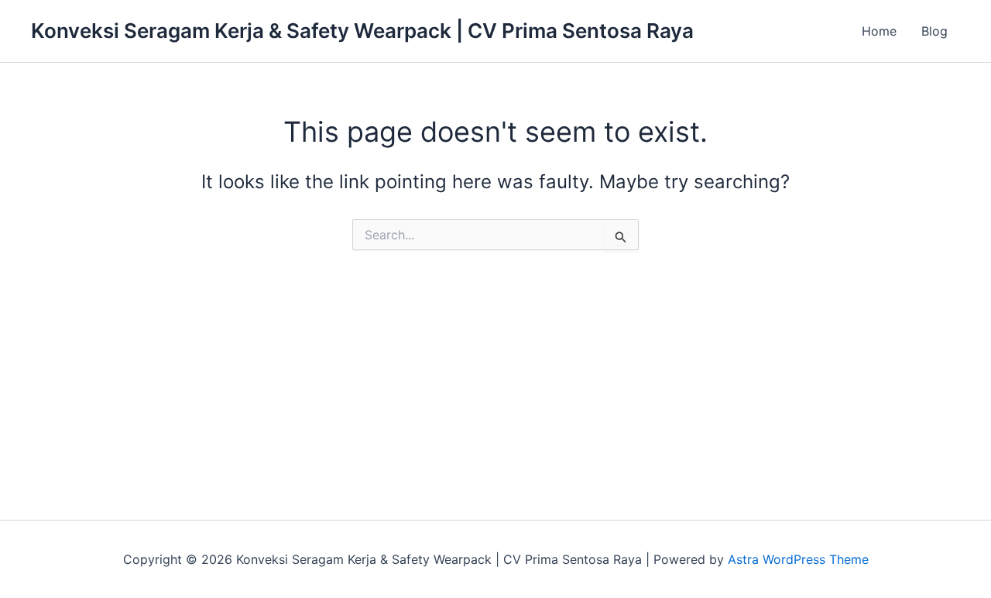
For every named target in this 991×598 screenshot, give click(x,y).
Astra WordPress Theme (798, 559)
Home (879, 31)
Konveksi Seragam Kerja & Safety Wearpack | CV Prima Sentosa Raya (362, 31)
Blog (934, 31)
